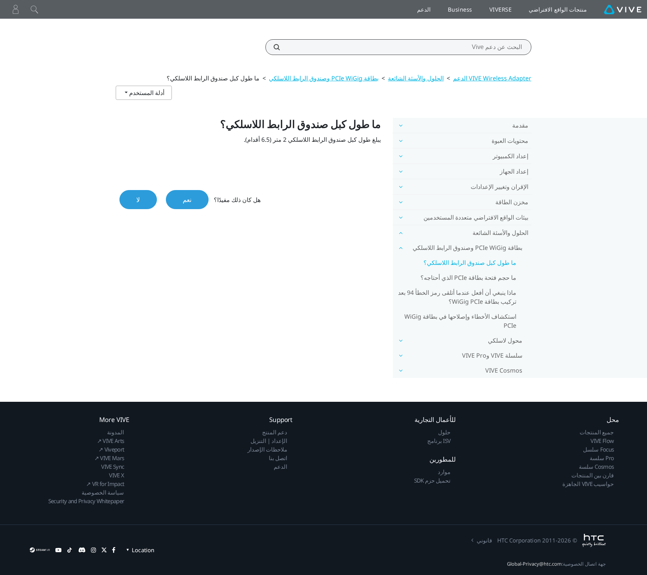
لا (138, 199)
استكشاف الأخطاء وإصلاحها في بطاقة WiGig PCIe (460, 321)
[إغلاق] (34, 9)
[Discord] (82, 550)
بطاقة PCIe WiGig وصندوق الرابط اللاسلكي (324, 78)
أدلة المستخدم (146, 93)
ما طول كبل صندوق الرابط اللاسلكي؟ (469, 263)
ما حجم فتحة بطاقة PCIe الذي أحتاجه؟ (468, 277)
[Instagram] (93, 550)
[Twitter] (104, 550)
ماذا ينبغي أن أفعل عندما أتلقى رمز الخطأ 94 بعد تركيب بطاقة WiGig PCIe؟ (457, 297)
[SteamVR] (39, 550)
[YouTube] (58, 550)
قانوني (484, 540)
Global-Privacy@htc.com (534, 563)
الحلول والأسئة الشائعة (416, 78)
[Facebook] (113, 550)
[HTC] (594, 540)
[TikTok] (70, 550)
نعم (187, 199)
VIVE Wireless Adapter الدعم (492, 78)
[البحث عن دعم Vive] (280, 47)
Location (143, 550)
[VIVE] (622, 9)
